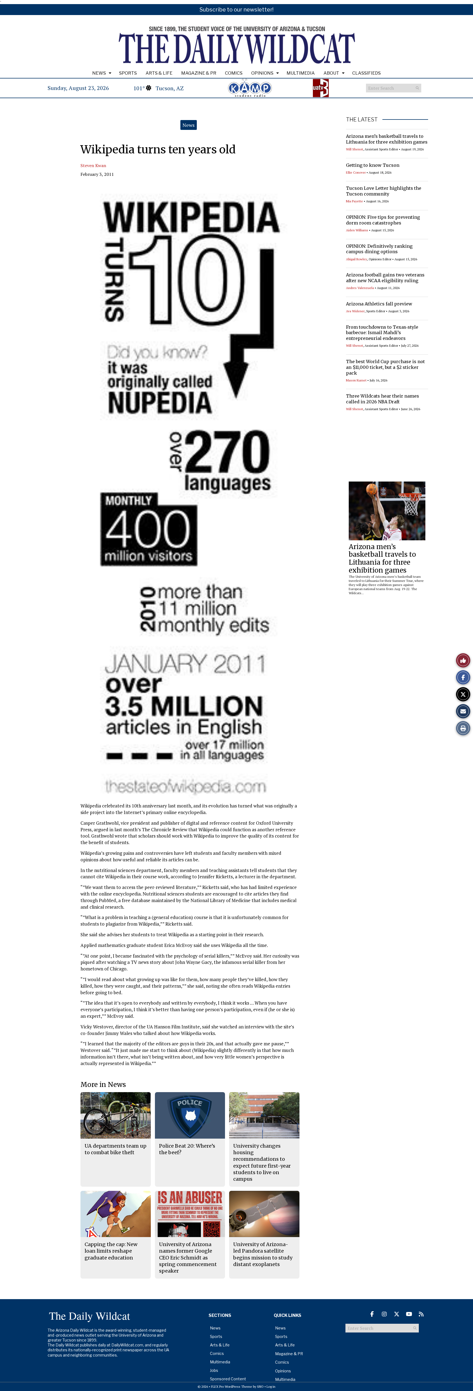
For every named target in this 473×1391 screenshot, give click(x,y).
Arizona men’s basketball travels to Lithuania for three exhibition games (387, 139)
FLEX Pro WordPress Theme (231, 1386)
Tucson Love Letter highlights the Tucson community (383, 191)
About (331, 73)
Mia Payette (354, 201)
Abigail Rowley (356, 259)
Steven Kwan (93, 165)
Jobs (214, 1370)
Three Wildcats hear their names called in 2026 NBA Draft (382, 398)
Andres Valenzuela (360, 288)
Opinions (262, 73)
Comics (234, 73)
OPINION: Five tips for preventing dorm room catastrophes (383, 220)
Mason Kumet (356, 380)
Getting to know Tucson (372, 165)
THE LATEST (362, 119)
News (99, 73)
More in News (103, 1084)
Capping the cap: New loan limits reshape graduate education (111, 1251)
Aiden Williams (357, 230)
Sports (128, 73)
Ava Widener (355, 311)
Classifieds (366, 73)
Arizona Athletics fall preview (379, 304)
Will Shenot (354, 149)
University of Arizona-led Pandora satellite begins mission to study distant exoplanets (262, 1254)
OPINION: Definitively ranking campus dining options (379, 249)
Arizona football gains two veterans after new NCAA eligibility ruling (385, 277)
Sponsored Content (228, 1379)
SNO (260, 1386)
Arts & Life (159, 73)
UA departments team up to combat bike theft (115, 1149)
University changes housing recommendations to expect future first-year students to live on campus (262, 1162)
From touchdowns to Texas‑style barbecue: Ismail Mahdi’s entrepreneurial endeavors (382, 332)
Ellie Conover (356, 172)
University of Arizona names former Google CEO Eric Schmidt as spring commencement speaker (188, 1257)
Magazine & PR (198, 73)
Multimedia (301, 73)
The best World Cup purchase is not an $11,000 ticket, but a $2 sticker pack (385, 367)
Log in (271, 1386)
